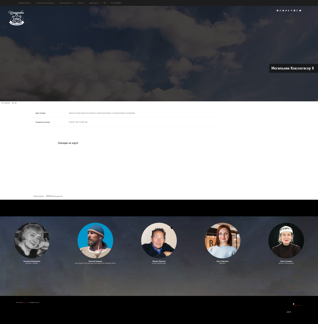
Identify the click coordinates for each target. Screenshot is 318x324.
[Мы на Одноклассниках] (289, 11)
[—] (17, 25)
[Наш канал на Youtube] (300, 11)
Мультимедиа (93, 3)
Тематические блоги (65, 3)
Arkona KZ (25, 302)
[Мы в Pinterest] (292, 11)
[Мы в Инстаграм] (281, 11)
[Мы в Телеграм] (295, 11)
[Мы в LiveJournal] (286, 11)
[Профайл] (95, 240)
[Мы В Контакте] (278, 11)
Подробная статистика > (288, 312)
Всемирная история (24, 3)
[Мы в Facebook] (297, 11)
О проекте (80, 3)
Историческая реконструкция (44, 3)
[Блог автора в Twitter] (283, 11)
